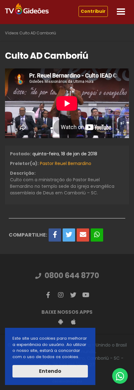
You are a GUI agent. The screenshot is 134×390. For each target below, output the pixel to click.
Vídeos (11, 33)
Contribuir (93, 11)
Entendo (50, 371)
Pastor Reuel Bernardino (65, 163)
